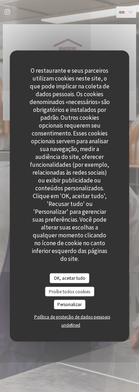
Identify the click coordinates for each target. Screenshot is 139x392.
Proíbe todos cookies (69, 291)
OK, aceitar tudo (70, 278)
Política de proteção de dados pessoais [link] (72, 317)
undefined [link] (70, 325)
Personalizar (69, 304)
